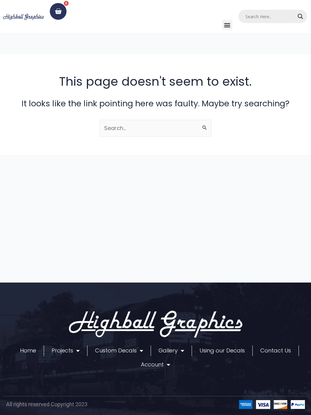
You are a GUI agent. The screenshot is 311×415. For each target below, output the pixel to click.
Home (28, 350)
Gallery (168, 350)
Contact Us (275, 350)
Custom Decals (116, 350)
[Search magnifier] (300, 16)
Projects (62, 350)
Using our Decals (222, 350)
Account (152, 364)
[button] (227, 25)
